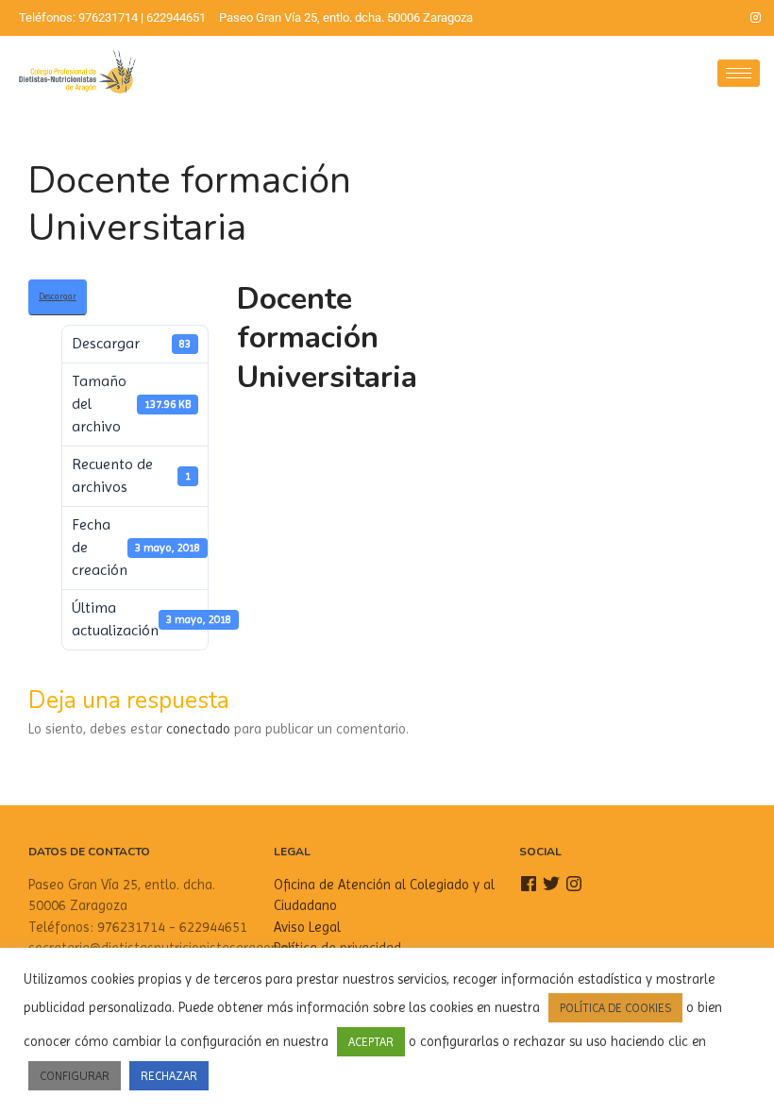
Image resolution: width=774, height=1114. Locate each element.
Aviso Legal (307, 927)
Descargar (57, 296)
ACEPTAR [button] (371, 1042)
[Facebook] (691, 18)
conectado (198, 728)
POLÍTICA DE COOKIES (615, 1008)
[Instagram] (755, 18)
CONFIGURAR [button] (74, 1076)
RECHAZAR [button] (169, 1076)
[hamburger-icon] (738, 73)
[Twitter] (723, 18)
